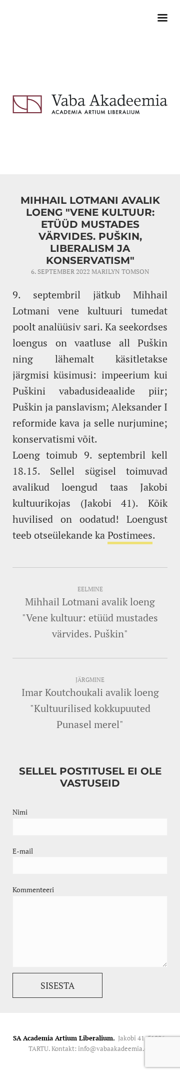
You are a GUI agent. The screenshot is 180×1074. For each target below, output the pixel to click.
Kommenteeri (33, 889)
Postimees (130, 535)
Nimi (20, 812)
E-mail (22, 851)
